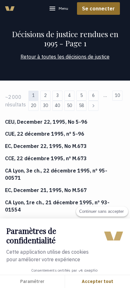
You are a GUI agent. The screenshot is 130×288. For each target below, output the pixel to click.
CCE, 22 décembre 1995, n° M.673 (46, 158)
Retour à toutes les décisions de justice (65, 57)
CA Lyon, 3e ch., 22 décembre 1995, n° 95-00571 (56, 174)
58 (81, 105)
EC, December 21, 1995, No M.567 (46, 190)
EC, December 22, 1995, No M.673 (46, 146)
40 (57, 105)
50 (69, 105)
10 (117, 95)
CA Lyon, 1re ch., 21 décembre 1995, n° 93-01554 (57, 206)
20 (33, 105)
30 (45, 105)
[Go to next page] (93, 106)
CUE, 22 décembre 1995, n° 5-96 (44, 134)
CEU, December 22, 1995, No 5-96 (46, 122)
